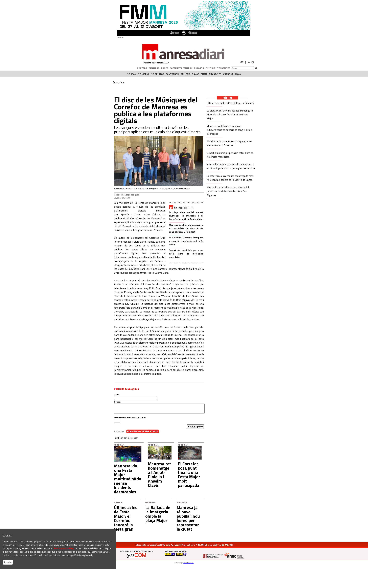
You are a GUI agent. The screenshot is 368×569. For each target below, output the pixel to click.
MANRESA (154, 68)
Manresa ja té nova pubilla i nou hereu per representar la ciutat (188, 518)
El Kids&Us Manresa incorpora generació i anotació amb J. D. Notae (186, 241)
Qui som (166, 544)
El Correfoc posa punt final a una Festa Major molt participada (189, 474)
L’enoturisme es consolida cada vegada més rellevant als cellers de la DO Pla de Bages (230, 178)
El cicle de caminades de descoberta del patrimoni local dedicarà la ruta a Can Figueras (228, 191)
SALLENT (185, 74)
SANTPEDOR (172, 74)
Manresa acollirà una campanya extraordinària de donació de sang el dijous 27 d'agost (186, 228)
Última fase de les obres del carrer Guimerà (230, 103)
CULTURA (210, 68)
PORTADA (142, 68)
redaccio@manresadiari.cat (148, 544)
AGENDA (118, 502)
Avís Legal (175, 544)
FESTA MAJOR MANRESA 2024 (142, 431)
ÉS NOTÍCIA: (119, 82)
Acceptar (8, 562)
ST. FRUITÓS (157, 74)
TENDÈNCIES (223, 68)
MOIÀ (238, 74)
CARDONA (228, 74)
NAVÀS (195, 74)
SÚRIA (204, 74)
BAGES (164, 68)
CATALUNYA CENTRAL (181, 68)
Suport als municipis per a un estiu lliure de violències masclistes (186, 253)
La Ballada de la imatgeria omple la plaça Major (157, 514)
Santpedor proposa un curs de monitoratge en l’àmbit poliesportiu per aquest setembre (231, 166)
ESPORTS (199, 68)
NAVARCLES (215, 74)
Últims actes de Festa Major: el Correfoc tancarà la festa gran (125, 518)
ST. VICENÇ (143, 74)
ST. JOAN (131, 74)
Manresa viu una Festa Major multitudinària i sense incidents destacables (127, 479)
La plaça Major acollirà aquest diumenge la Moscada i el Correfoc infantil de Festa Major (186, 215)
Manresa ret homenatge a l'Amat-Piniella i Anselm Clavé (159, 474)
